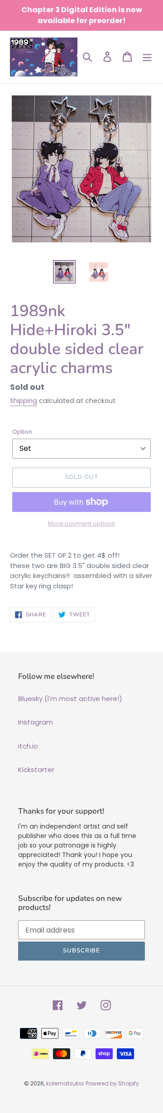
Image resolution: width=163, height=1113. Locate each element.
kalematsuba (65, 1083)
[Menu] (147, 56)
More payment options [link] (81, 523)
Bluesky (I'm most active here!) (70, 698)
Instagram (35, 722)
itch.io (28, 746)
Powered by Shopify (112, 1083)
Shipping (23, 400)
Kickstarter (36, 769)
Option (22, 431)
